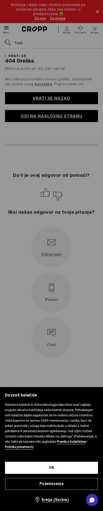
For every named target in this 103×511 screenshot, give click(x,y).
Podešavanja (52, 483)
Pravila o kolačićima (71, 441)
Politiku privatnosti (19, 447)
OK (51, 467)
